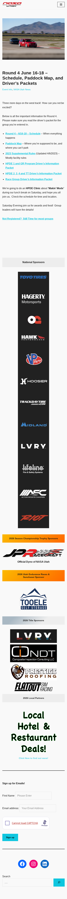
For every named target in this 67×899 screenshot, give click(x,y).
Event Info (7, 89)
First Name (8, 795)
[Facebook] (22, 864)
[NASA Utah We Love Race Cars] (12, 4)
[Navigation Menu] (61, 4)
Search (6, 876)
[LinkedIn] (45, 864)
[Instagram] (33, 864)
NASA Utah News (22, 89)
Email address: (10, 808)
